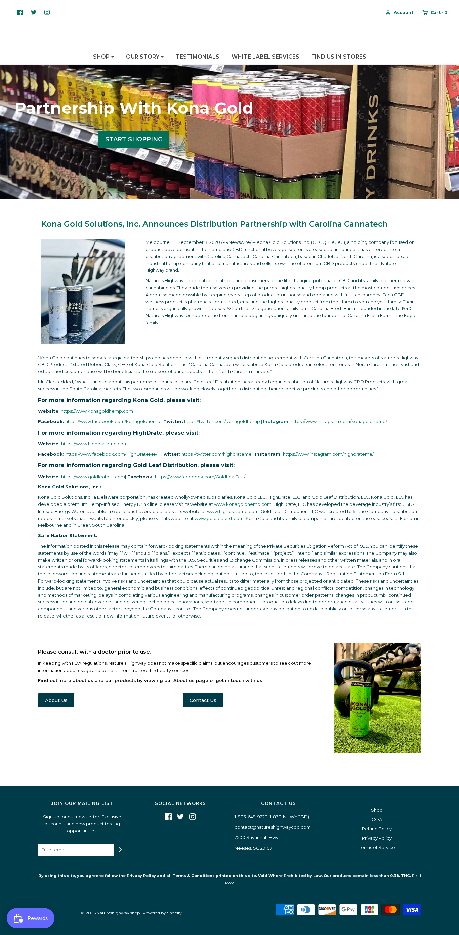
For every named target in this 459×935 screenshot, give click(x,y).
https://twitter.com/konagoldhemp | (223, 421)
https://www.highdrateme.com (94, 443)
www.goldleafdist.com (219, 518)
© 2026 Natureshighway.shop (110, 912)
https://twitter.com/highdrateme (217, 454)
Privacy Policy (377, 838)
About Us (56, 700)
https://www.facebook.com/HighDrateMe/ (111, 454)
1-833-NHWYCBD (289, 816)
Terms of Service (377, 847)
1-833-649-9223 (251, 816)
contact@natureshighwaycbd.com (273, 827)
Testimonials (197, 56)
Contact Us (203, 700)
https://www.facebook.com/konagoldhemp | (114, 421)
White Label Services (265, 56)
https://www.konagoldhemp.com (97, 411)
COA (377, 819)
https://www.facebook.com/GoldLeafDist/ (200, 476)
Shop (377, 810)
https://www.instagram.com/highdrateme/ (328, 454)
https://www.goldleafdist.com (93, 476)
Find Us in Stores (338, 56)
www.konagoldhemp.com (243, 504)
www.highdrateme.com (233, 511)
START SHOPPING (134, 139)
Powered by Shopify (162, 912)
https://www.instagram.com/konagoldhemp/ (325, 421)
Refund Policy (377, 828)
